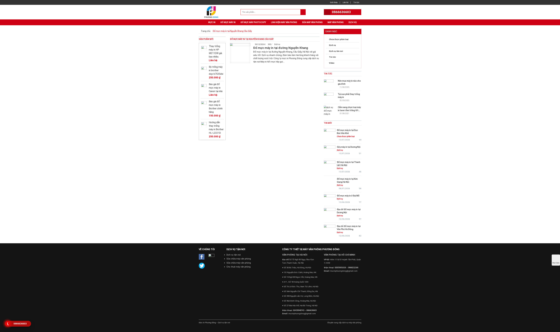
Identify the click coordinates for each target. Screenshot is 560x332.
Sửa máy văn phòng (312, 22)
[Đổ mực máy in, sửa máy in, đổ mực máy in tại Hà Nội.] (212, 12)
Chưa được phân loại (339, 39)
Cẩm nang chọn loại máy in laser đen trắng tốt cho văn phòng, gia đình (349, 110)
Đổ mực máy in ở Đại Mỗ (348, 196)
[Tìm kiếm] (303, 12)
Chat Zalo (555, 263)
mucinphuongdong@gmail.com (302, 313)
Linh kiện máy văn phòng (284, 22)
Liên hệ (345, 2)
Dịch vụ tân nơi (336, 51)
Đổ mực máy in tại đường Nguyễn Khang (280, 48)
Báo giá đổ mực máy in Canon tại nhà (215, 88)
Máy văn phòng (336, 22)
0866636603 (341, 12)
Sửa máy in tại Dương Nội (348, 147)
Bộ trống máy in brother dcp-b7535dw (216, 70)
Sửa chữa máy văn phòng (238, 258)
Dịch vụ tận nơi (233, 254)
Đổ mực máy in (228, 22)
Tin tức (356, 2)
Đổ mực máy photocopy (253, 22)
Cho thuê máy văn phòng (238, 266)
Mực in (211, 22)
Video (331, 63)
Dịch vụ (353, 22)
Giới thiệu (334, 2)
